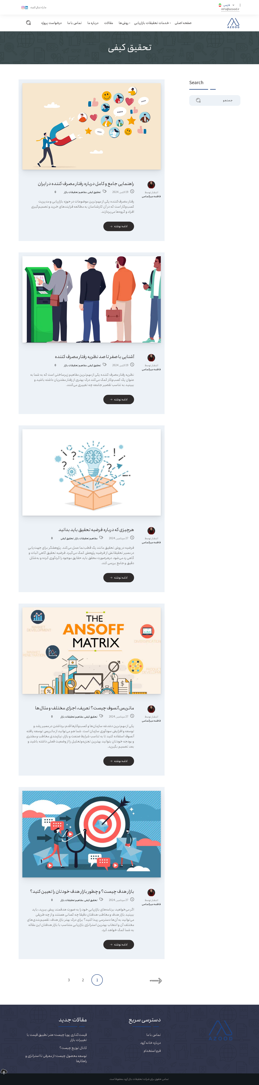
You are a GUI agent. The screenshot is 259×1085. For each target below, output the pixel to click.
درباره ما (92, 23)
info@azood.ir (230, 9)
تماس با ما (74, 23)
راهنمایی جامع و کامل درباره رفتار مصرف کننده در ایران (86, 183)
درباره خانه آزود (150, 1042)
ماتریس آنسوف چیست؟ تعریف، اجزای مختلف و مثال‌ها (84, 708)
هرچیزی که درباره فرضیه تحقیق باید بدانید (96, 529)
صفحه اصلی (183, 23)
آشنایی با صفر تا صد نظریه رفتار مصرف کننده (94, 356)
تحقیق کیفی (94, 192)
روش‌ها (123, 23)
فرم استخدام (152, 1050)
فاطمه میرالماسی (151, 196)
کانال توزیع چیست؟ (73, 1048)
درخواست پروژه (51, 23)
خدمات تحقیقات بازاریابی (151, 23)
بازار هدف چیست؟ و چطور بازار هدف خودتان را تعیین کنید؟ (82, 891)
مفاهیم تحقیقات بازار (75, 192)
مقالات (108, 23)
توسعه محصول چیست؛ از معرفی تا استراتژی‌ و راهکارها (56, 1058)
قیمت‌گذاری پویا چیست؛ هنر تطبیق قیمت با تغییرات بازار (57, 1037)
